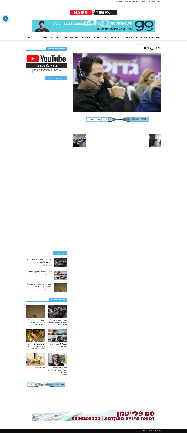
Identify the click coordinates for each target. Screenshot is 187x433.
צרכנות (59, 37)
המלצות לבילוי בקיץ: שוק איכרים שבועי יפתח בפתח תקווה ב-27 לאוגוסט (36, 346)
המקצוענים (86, 37)
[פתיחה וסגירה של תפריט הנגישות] (6, 18)
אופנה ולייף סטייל (71, 37)
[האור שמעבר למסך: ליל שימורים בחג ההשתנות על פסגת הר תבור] (60, 262)
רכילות (96, 37)
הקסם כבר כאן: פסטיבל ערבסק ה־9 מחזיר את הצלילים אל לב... (36, 322)
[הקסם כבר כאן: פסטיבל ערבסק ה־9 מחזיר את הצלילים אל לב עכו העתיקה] (60, 287)
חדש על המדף (40, 368)
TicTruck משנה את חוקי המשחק (40, 272)
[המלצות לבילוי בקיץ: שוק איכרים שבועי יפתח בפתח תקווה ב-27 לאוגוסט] (35, 335)
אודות (159, 2)
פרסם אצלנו (119, 2)
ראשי (158, 37)
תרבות (104, 37)
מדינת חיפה (114, 37)
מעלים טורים (48, 37)
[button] (29, 37)
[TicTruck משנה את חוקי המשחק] (60, 275)
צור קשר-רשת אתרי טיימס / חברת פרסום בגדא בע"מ (140, 2)
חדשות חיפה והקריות (144, 37)
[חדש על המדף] (35, 359)
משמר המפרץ (127, 37)
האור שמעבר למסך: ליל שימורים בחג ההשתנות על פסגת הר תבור (58, 322)
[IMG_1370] (117, 111)
